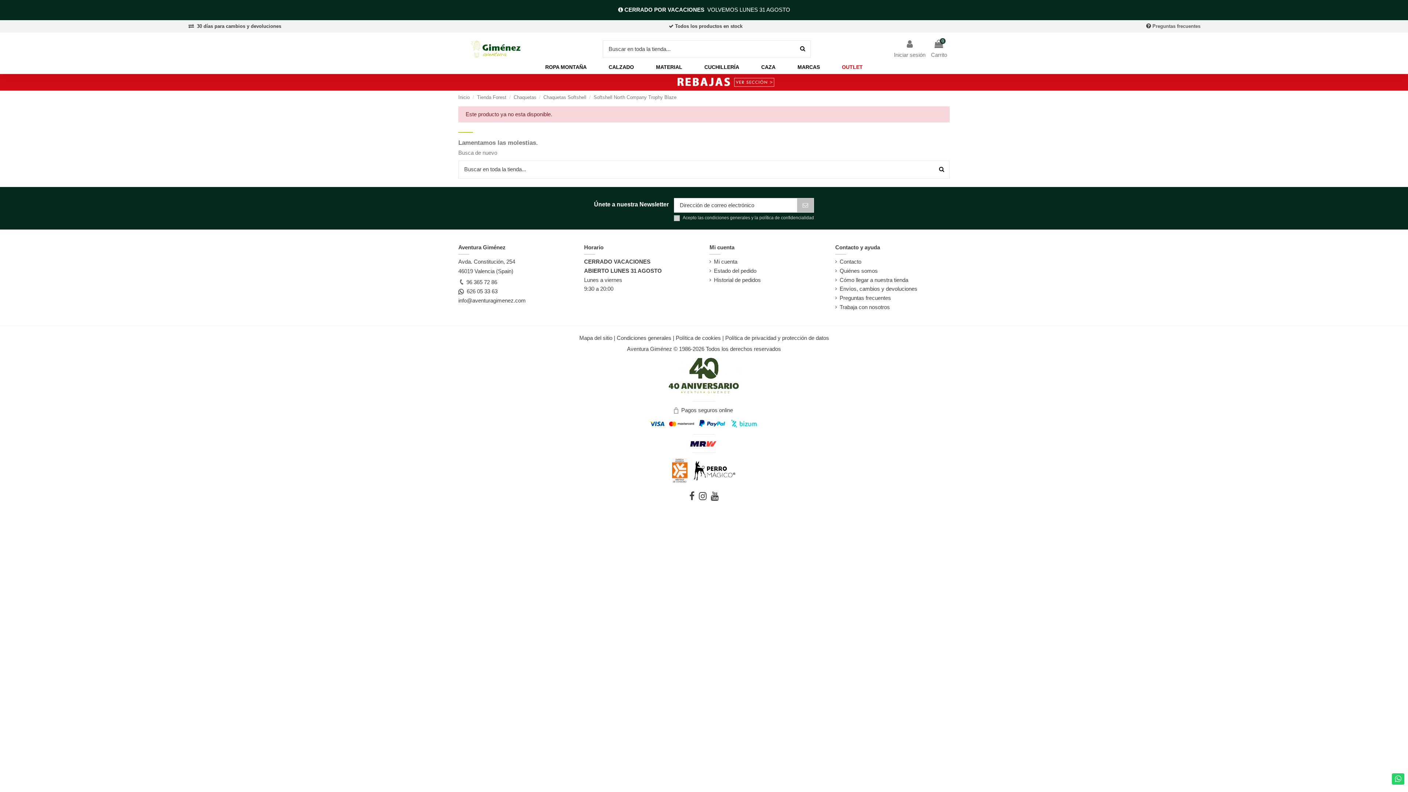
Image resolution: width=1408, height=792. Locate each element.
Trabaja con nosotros (865, 307)
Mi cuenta (725, 261)
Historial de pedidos (737, 280)
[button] (566, 67)
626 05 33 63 (481, 291)
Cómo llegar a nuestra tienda (874, 280)
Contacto (850, 261)
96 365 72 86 (481, 282)
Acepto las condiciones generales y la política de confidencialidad (748, 217)
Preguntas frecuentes (1176, 26)
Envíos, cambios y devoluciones (878, 289)
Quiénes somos (859, 271)
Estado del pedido (735, 271)
